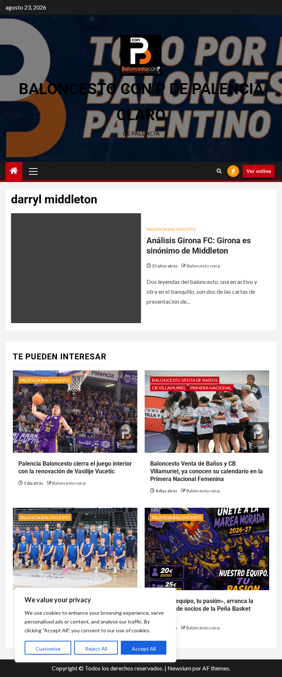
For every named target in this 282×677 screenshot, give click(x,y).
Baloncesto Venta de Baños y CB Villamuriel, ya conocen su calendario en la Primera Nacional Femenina (206, 471)
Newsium (179, 668)
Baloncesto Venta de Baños (184, 380)
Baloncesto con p (203, 266)
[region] (95, 625)
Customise (48, 648)
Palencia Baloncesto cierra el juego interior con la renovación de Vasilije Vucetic (75, 467)
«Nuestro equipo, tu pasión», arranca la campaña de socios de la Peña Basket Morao (201, 609)
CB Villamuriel (169, 388)
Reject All (96, 648)
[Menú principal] (33, 171)
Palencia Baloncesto (171, 229)
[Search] (219, 171)
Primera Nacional (211, 388)
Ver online (258, 171)
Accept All (144, 648)
